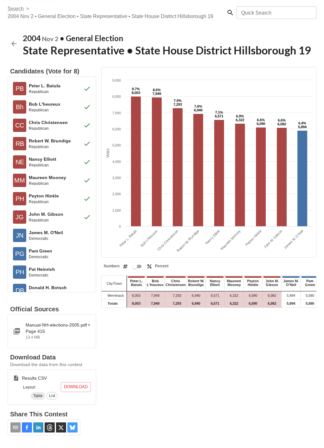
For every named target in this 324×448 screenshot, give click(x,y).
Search (16, 8)
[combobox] (276, 12)
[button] (38, 396)
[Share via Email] (15, 427)
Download (76, 386)
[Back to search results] (14, 43)
